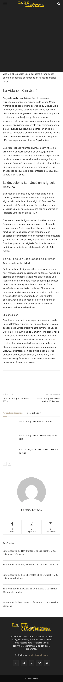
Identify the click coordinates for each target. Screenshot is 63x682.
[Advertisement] (31, 40)
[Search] (59, 4)
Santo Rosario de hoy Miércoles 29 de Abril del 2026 (30, 564)
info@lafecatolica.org (38, 655)
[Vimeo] (39, 663)
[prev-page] (5, 464)
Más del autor (34, 413)
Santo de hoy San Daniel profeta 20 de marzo (48, 400)
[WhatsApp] (26, 381)
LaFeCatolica (31, 510)
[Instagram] (24, 663)
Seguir (31, 522)
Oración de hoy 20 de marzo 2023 (16, 400)
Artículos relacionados (13, 413)
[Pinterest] (19, 381)
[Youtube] (47, 663)
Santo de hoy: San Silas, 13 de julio (35, 421)
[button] (5, 4)
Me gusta (12, 522)
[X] (13, 381)
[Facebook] (6, 381)
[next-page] (9, 464)
